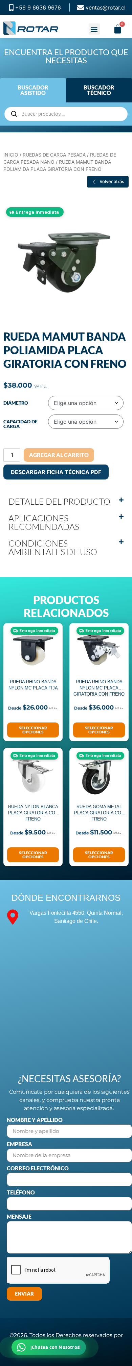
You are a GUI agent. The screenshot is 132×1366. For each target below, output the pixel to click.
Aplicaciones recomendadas (43, 522)
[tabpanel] (66, 114)
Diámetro (15, 403)
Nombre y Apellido (35, 1120)
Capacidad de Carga (20, 424)
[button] (94, 29)
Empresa (19, 1144)
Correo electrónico (38, 1168)
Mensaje (19, 1217)
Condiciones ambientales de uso (52, 547)
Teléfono (21, 1193)
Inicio (10, 155)
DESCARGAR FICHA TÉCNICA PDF (56, 472)
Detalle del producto (59, 501)
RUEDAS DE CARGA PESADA (54, 155)
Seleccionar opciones (33, 729)
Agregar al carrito (59, 455)
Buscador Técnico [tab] (99, 90)
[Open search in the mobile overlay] (66, 114)
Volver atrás (112, 181)
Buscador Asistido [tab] (33, 90)
